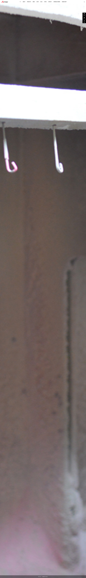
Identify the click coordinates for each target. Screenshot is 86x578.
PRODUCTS (29, 1)
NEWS (34, 1)
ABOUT (24, 1)
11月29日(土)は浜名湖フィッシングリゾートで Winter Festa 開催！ (45, 576)
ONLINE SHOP (64, 1)
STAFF (38, 1)
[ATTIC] (4, 2)
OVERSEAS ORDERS (56, 1)
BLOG (41, 1)
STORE (45, 1)
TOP (20, 1)
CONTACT (50, 1)
